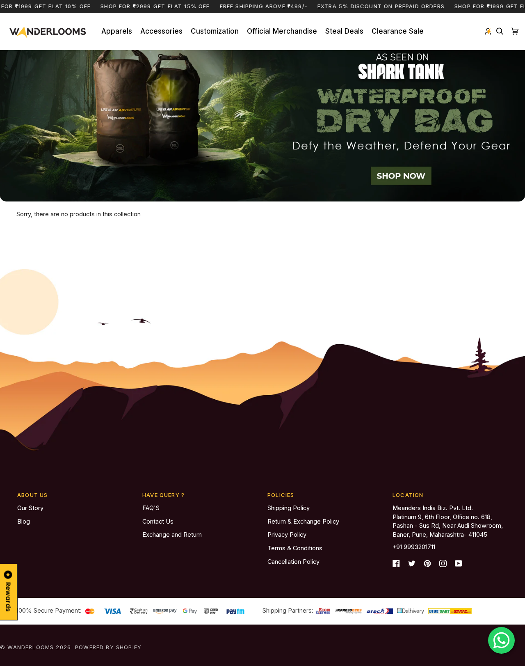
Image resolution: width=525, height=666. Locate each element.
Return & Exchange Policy (303, 521)
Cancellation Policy (293, 561)
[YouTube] (458, 563)
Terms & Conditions (294, 548)
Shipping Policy (288, 507)
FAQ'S (151, 507)
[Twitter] (411, 563)
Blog (23, 521)
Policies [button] (280, 495)
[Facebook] (396, 563)
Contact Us (157, 521)
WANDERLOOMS (30, 647)
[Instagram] (443, 563)
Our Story (30, 507)
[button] (116, 31)
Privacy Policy (286, 534)
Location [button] (408, 495)
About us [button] (32, 495)
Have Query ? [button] (163, 495)
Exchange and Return (172, 534)
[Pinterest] (427, 563)
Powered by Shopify (108, 647)
